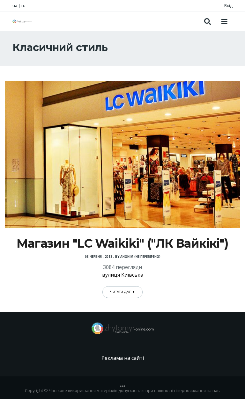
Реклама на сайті (122, 357)
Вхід (228, 5)
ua (14, 5)
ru (23, 5)
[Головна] (22, 21)
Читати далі (121, 292)
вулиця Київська (122, 274)
